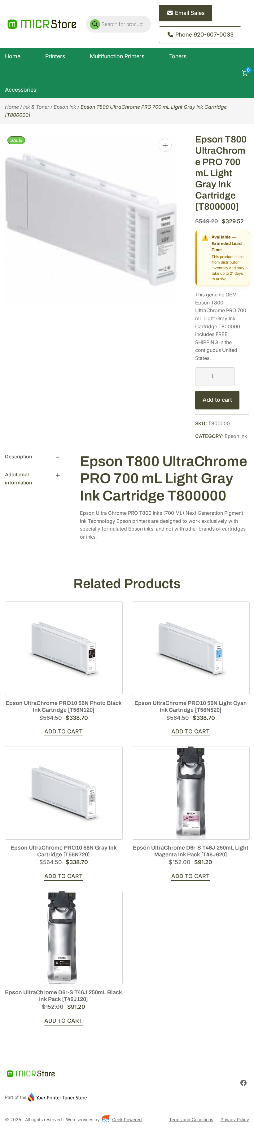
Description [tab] (18, 456)
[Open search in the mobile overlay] (118, 24)
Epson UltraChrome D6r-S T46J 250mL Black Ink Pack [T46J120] (63, 995)
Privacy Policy (235, 1119)
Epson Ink (65, 107)
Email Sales (189, 13)
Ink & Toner (36, 107)
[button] (165, 145)
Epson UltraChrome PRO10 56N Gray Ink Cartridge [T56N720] (64, 851)
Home (12, 107)
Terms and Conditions (191, 1119)
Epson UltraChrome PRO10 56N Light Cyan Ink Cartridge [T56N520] (190, 706)
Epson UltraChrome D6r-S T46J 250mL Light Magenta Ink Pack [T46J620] (190, 851)
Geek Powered (127, 1119)
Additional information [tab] (18, 478)
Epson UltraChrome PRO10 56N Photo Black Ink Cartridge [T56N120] (64, 706)
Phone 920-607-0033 (204, 34)
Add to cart (217, 399)
